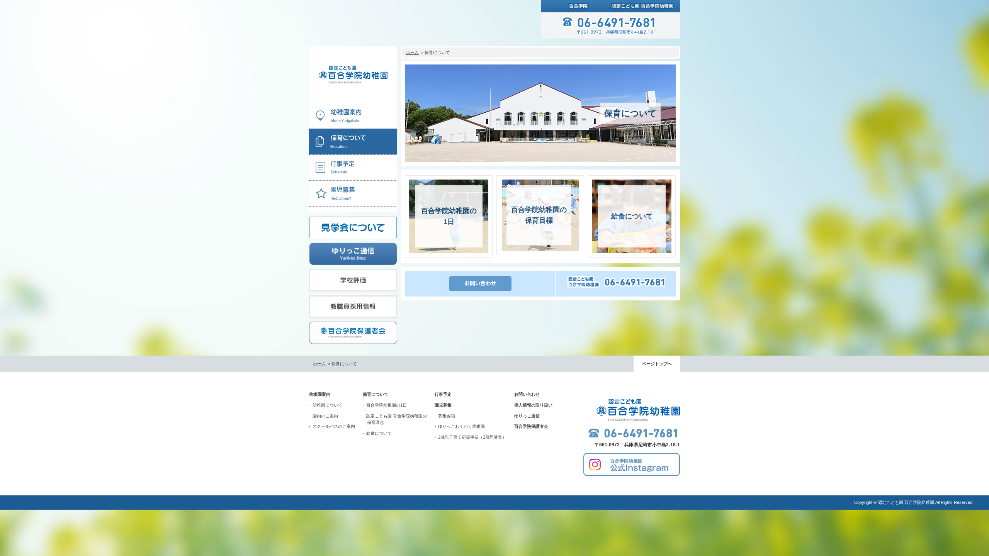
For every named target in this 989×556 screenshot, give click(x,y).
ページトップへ (657, 363)
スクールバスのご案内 (334, 426)
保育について (375, 394)
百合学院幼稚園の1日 (386, 405)
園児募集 (443, 405)
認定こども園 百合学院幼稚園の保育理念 (396, 419)
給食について (379, 433)
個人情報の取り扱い (533, 405)
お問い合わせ (527, 394)
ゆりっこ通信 (527, 416)
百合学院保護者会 (531, 426)
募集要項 (446, 416)
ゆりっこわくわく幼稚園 (461, 426)
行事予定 (443, 394)
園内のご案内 (325, 416)
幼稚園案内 (319, 394)
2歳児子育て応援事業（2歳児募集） (472, 437)
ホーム (412, 52)
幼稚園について (327, 405)
